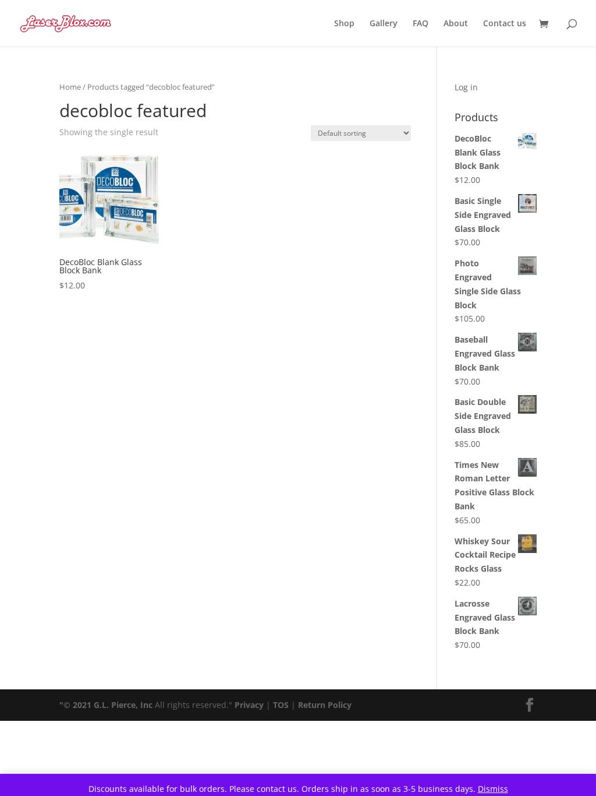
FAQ (420, 24)
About (456, 24)
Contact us (504, 24)
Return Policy (325, 704)
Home (70, 87)
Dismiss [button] (493, 788)
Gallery (384, 24)
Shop (344, 24)
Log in (466, 87)
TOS (281, 704)
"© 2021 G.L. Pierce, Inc (105, 704)
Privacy (249, 704)
